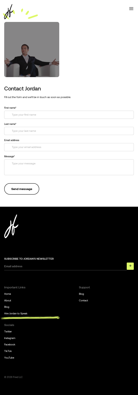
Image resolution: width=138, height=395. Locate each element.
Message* (9, 156)
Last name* (10, 124)
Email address (11, 140)
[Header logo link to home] (8, 11)
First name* (10, 108)
